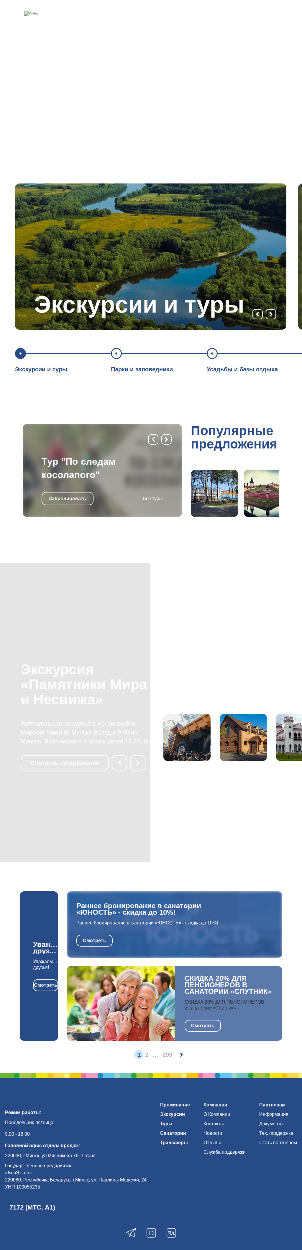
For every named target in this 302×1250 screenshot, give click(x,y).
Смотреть (45, 985)
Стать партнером (278, 1142)
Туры (166, 1123)
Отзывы (212, 1142)
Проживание (175, 1104)
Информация (273, 1114)
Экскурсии (172, 1114)
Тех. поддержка (276, 1133)
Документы (271, 1123)
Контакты (213, 1123)
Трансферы (174, 1142)
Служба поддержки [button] (224, 1152)
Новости (212, 1133)
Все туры (153, 498)
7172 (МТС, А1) (32, 1207)
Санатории (173, 1133)
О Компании (216, 1114)
